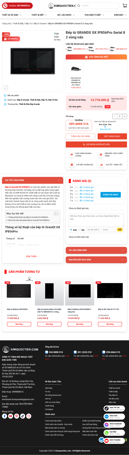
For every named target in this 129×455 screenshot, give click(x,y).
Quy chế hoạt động (89, 424)
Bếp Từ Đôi (53, 100)
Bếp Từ (28, 23)
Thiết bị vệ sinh (114, 388)
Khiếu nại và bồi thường (91, 421)
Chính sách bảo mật (90, 435)
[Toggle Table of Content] (55, 213)
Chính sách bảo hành (53, 421)
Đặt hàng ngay (112, 136)
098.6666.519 (121, 49)
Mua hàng (19, 324)
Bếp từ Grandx (40, 23)
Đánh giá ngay (110, 194)
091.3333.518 (101, 49)
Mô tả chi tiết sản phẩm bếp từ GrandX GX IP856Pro (29, 220)
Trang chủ (6, 23)
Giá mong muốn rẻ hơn (98, 144)
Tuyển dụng (49, 406)
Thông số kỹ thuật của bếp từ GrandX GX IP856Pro (28, 217)
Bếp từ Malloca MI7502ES (17, 309)
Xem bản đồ (105, 129)
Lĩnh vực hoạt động (52, 402)
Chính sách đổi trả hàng (54, 435)
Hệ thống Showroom (53, 395)
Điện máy (112, 402)
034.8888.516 (56, 352)
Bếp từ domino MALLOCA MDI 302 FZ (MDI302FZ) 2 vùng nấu (49, 311)
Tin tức (47, 392)
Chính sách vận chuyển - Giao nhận (58, 424)
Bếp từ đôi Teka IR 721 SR (108, 309)
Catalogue (49, 409)
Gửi (119, 230)
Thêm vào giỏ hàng (80, 136)
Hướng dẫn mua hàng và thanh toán (96, 428)
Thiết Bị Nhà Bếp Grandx (29, 104)
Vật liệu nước (114, 399)
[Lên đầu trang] (122, 448)
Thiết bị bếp (113, 392)
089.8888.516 (79, 49)
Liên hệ (48, 399)
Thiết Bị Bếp (18, 23)
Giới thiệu (48, 388)
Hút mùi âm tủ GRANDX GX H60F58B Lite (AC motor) (76, 81)
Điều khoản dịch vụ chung (55, 428)
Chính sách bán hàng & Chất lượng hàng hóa (62, 431)
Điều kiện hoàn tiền (89, 431)
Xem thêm (31, 256)
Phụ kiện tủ (113, 395)
